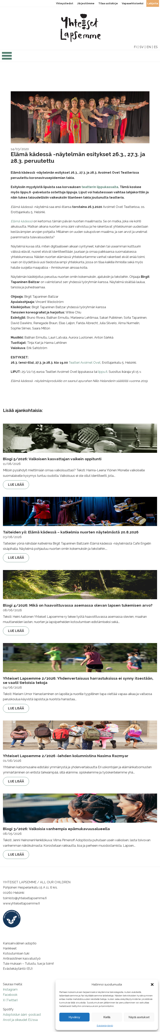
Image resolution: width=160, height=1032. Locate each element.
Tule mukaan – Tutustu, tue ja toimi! (28, 963)
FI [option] (135, 47)
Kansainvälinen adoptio (19, 943)
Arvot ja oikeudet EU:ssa (20, 1020)
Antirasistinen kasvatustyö (22, 958)
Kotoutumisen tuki (16, 953)
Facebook (10, 995)
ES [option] (156, 47)
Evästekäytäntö (105, 1025)
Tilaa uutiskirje (108, 3)
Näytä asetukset (139, 1017)
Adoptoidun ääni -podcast (22, 1014)
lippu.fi (102, 372)
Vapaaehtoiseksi (132, 3)
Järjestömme (85, 3)
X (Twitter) (10, 1000)
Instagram (10, 989)
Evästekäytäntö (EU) (18, 968)
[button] (152, 984)
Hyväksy (74, 1017)
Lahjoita (152, 3)
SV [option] (142, 47)
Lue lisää (16, 485)
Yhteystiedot (64, 3)
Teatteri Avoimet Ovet (84, 362)
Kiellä (106, 1017)
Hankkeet (10, 948)
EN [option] (149, 47)
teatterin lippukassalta (100, 187)
